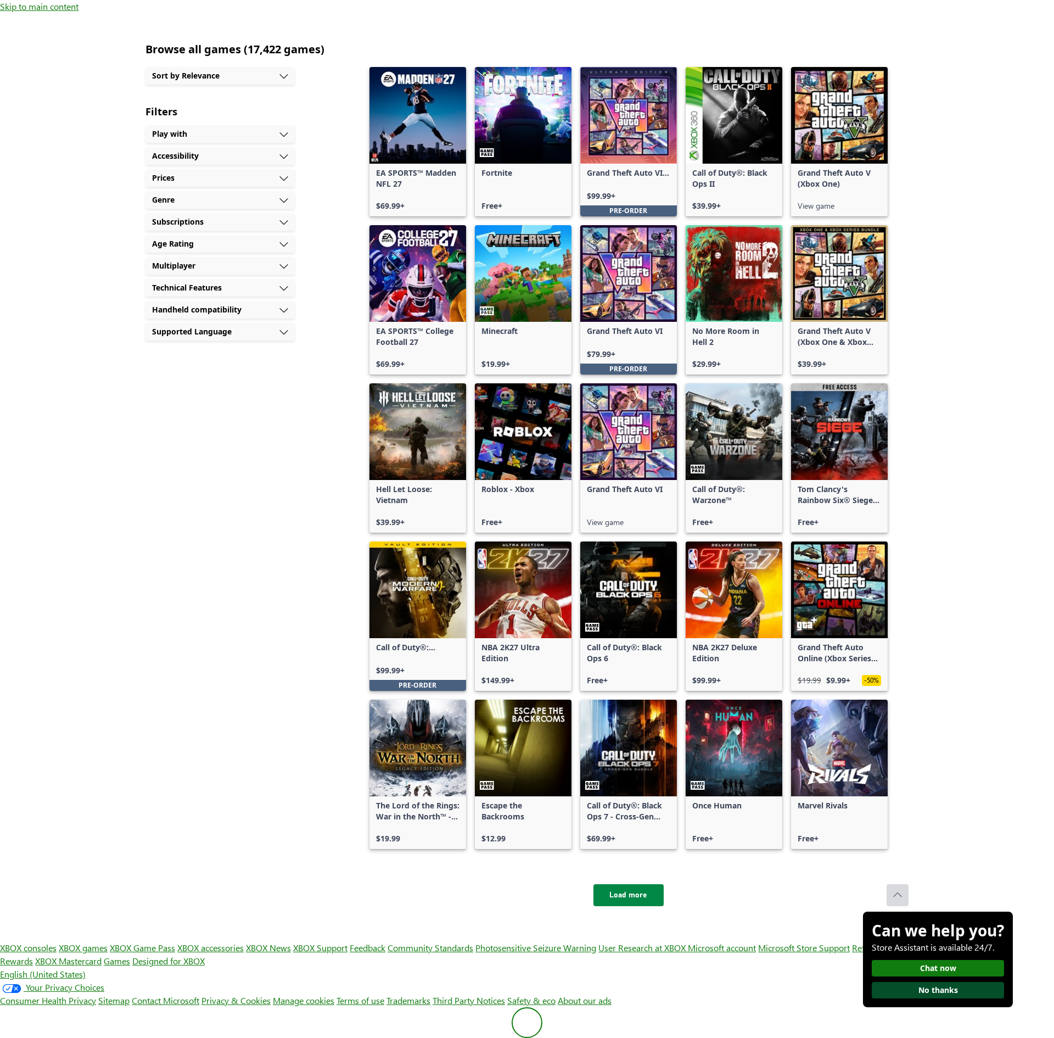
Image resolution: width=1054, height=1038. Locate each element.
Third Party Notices (469, 1000)
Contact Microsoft (165, 1000)
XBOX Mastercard (68, 961)
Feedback (367, 947)
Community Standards (430, 947)
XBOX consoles (28, 947)
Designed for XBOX (168, 961)
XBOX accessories (210, 947)
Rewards (16, 961)
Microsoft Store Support (804, 947)
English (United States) (43, 974)
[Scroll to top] (898, 895)
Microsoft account (722, 947)
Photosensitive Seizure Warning (535, 947)
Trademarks (408, 1000)
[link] (417, 141)
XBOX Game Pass (142, 947)
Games (117, 961)
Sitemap (114, 1000)
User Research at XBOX (643, 947)
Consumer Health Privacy (48, 1000)
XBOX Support (320, 947)
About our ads (585, 1000)
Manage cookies (303, 1000)
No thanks (938, 990)
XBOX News (268, 947)
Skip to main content (39, 6)
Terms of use (360, 1000)
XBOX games (83, 947)
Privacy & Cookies (236, 1000)
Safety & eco (531, 1000)
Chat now (938, 968)
